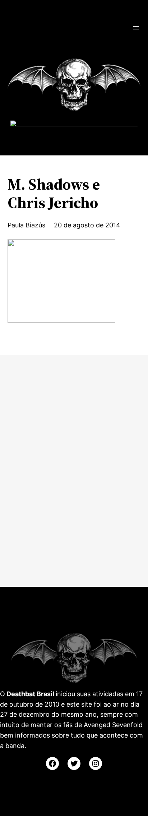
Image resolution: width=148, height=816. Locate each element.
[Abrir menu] (136, 27)
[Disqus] (74, 469)
